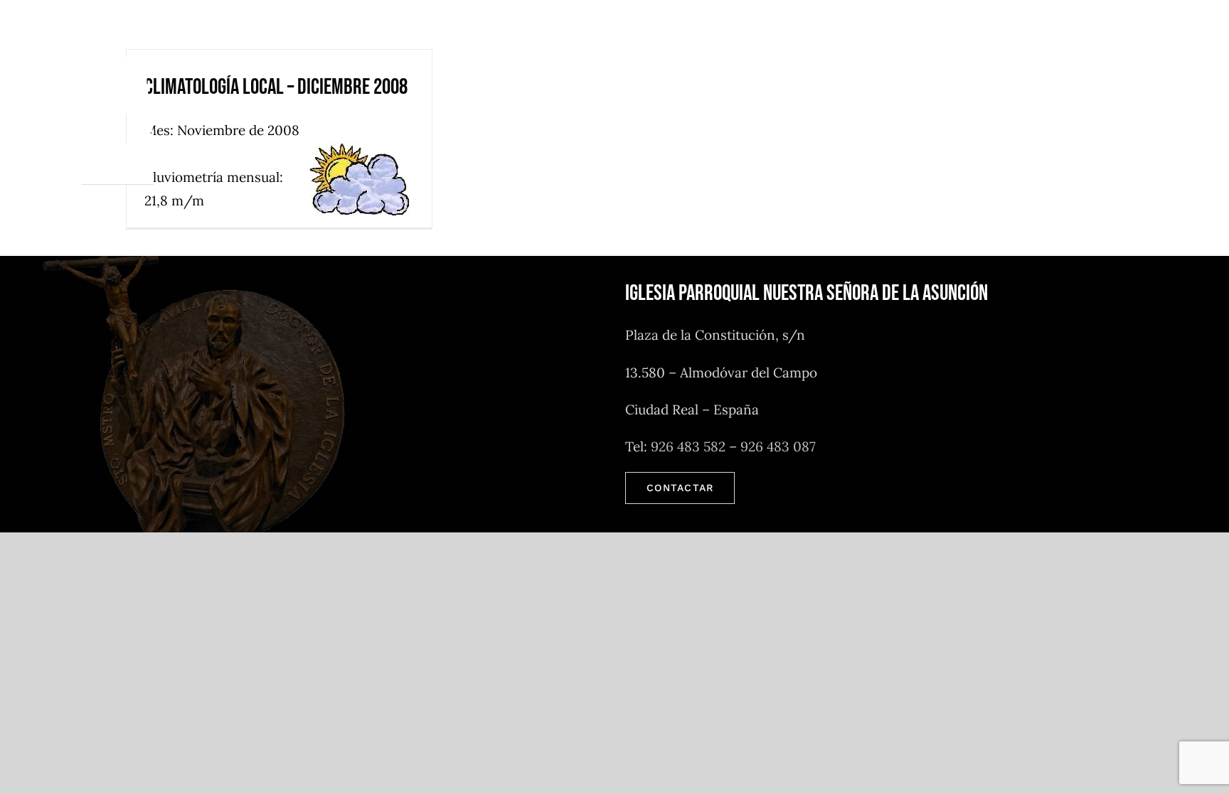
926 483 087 (778, 446)
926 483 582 (688, 446)
